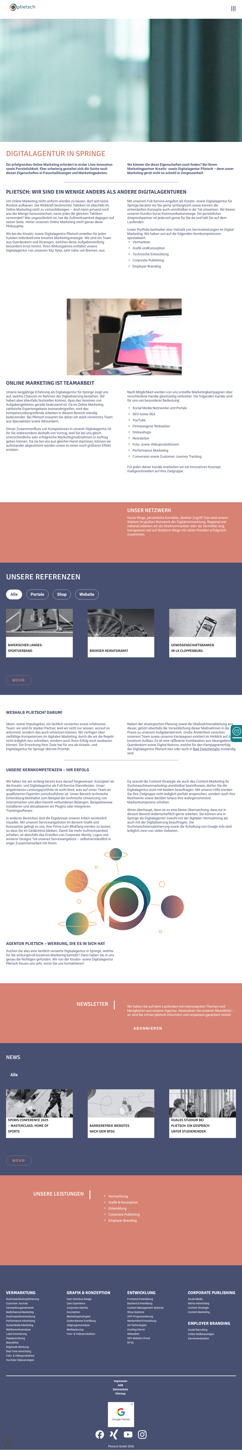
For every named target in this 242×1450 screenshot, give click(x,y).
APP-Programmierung (140, 1316)
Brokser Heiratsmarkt (109, 651)
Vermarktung (118, 1196)
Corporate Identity (77, 1307)
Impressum (120, 1381)
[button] (8, 1441)
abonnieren (147, 1028)
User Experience (76, 1303)
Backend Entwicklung (139, 1303)
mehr (139, 548)
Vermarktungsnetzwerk (20, 1307)
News (72, 1074)
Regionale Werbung (17, 1346)
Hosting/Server (136, 1329)
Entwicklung (117, 1208)
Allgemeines (42, 1074)
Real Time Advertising (18, 1351)
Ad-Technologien (137, 1325)
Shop (62, 594)
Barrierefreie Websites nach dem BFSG (109, 1128)
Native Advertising (198, 1303)
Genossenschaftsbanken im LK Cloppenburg (192, 648)
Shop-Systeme (135, 1312)
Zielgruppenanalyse (78, 1325)
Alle (14, 594)
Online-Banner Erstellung (81, 1320)
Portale (37, 594)
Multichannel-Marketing (20, 1312)
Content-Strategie (198, 1307)
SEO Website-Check (138, 1338)
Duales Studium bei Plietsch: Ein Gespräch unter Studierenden (190, 1125)
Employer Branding (122, 1220)
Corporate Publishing (124, 1214)
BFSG (130, 1342)
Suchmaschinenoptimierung (22, 1299)
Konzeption (73, 1312)
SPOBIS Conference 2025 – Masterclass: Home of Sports (28, 1125)
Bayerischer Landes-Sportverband (25, 648)
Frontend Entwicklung (140, 1299)
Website (86, 594)
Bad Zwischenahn (206, 749)
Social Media (195, 1299)
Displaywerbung (15, 1338)
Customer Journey (17, 1303)
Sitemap (120, 1393)
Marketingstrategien (79, 1316)
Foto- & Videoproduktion (20, 1355)
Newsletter (12, 1342)
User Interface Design (79, 1299)
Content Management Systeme (145, 1307)
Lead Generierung (16, 1333)
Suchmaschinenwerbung (20, 1316)
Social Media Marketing (19, 1325)
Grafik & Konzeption (123, 1202)
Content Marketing (199, 1312)
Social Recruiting (197, 1329)
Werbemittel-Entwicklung (141, 1320)
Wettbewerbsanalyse (18, 1329)
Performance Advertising (20, 1320)
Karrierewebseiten (198, 1338)
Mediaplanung (75, 1329)
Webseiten (133, 1333)
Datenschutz (120, 1389)
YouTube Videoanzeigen (20, 1360)
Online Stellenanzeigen (201, 1334)
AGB (120, 1385)
